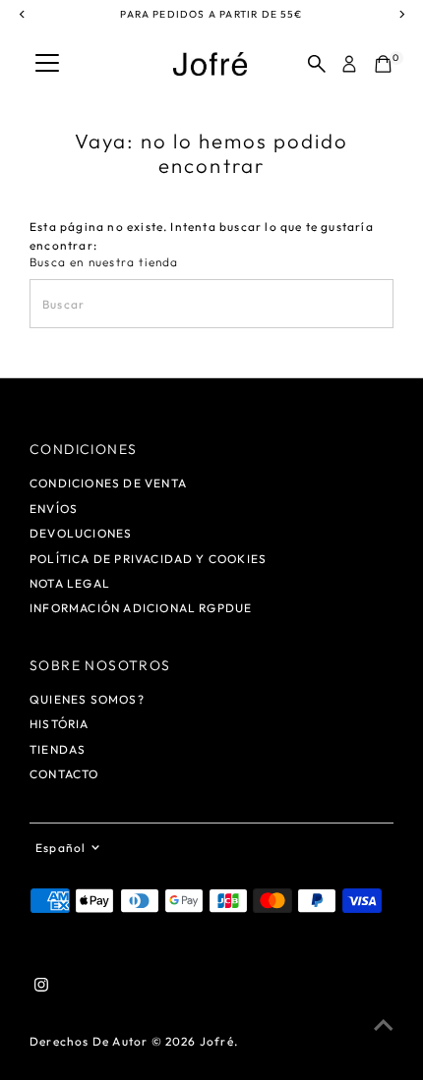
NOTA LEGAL (70, 583)
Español (60, 847)
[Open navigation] (47, 63)
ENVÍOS (54, 508)
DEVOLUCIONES (81, 533)
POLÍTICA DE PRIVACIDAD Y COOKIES (148, 558)
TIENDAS (58, 749)
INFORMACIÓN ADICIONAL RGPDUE (141, 607)
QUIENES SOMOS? (87, 699)
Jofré (217, 1041)
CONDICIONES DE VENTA (108, 483)
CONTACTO (64, 774)
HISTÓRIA (60, 723)
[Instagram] (41, 987)
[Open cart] (383, 64)
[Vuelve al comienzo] (383, 1026)
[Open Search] (317, 64)
